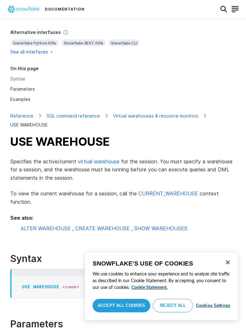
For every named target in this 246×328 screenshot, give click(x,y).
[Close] (228, 262)
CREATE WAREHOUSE (102, 228)
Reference (21, 116)
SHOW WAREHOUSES (160, 228)
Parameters (22, 89)
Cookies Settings (213, 305)
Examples (20, 99)
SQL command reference (73, 116)
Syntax (17, 78)
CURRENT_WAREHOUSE (168, 193)
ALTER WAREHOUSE (45, 228)
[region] (161, 286)
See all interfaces (29, 51)
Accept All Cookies (121, 305)
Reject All (173, 305)
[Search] (224, 9)
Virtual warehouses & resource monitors (155, 116)
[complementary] (123, 42)
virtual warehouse (98, 161)
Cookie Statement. (149, 287)
